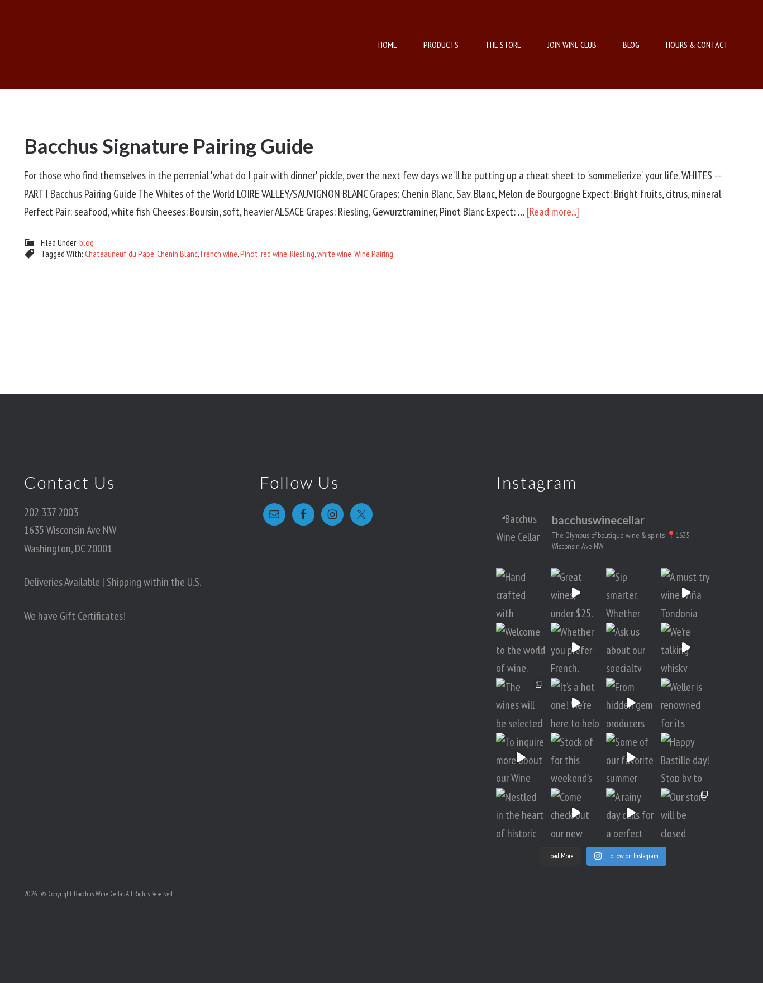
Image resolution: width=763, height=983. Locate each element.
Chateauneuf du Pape (119, 253)
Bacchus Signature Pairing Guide (168, 145)
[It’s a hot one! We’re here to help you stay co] (575, 703)
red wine (274, 253)
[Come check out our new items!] (575, 813)
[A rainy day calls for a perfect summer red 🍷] (631, 813)
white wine (334, 253)
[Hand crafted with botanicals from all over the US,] (521, 593)
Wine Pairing (373, 253)
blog (86, 242)
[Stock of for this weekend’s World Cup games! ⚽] (575, 757)
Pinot (249, 253)
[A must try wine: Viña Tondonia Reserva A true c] (685, 593)
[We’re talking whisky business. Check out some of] (685, 647)
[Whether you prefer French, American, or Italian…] (575, 647)
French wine (219, 253)
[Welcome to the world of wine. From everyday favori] (521, 647)
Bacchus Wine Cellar (122, 44)
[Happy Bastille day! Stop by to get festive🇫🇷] (685, 757)
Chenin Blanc (177, 253)
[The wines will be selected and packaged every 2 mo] (521, 703)
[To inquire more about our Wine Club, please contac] (521, 757)
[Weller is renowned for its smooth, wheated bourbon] (685, 703)
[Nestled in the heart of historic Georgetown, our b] (521, 813)
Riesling (302, 253)
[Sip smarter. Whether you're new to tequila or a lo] (631, 593)
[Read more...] (553, 211)
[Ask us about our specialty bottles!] (631, 647)
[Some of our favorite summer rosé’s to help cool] (631, 757)
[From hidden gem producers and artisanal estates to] (631, 703)
